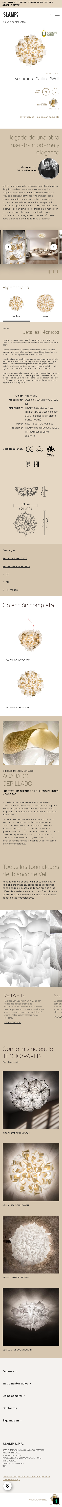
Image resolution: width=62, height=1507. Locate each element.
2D (7, 574)
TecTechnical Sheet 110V (16, 566)
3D (7, 582)
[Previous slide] (8, 247)
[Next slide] (53, 247)
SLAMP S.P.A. (13, 1443)
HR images (12, 590)
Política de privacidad (29, 1476)
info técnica (27, 117)
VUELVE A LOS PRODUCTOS (14, 21)
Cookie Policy (10, 1476)
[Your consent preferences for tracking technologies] (56, 1501)
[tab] (48, 271)
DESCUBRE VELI (12, 1022)
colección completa (48, 117)
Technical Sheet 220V (15, 558)
